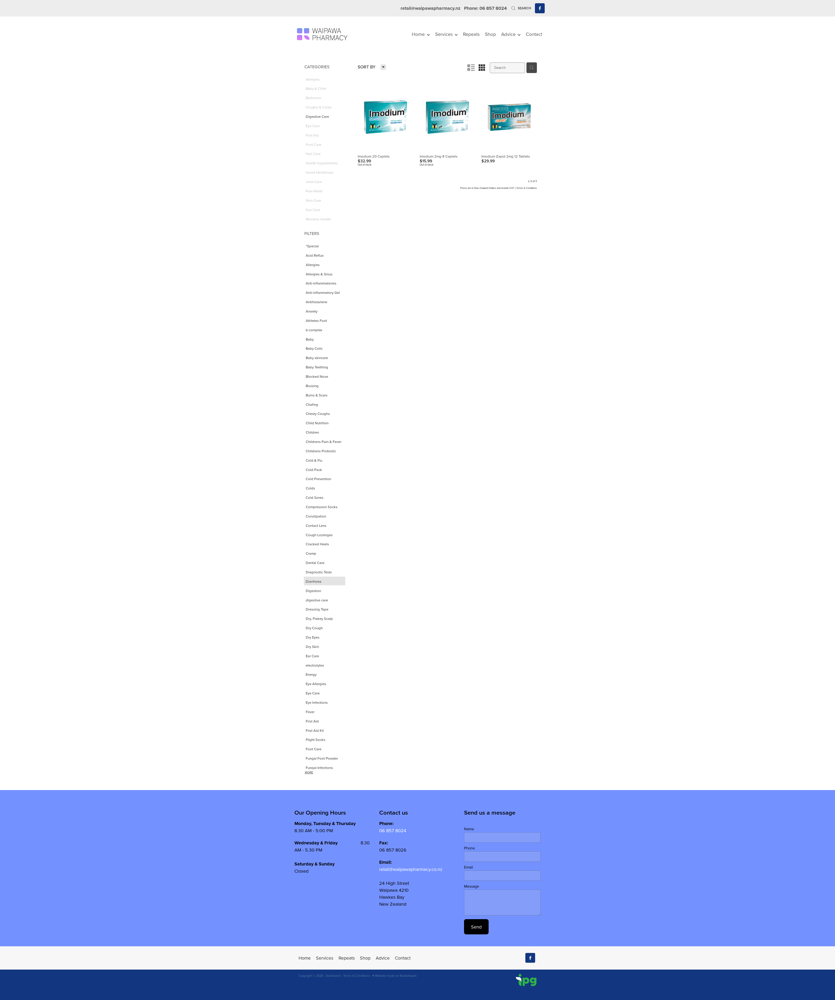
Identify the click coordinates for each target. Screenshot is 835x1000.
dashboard (333, 975)
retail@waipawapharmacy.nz (430, 8)
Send (476, 926)
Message (471, 886)
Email (468, 867)
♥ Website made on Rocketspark (394, 975)
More (309, 772)
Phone (469, 848)
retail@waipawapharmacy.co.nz (410, 869)
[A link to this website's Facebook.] (540, 8)
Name (469, 829)
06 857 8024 (392, 830)
